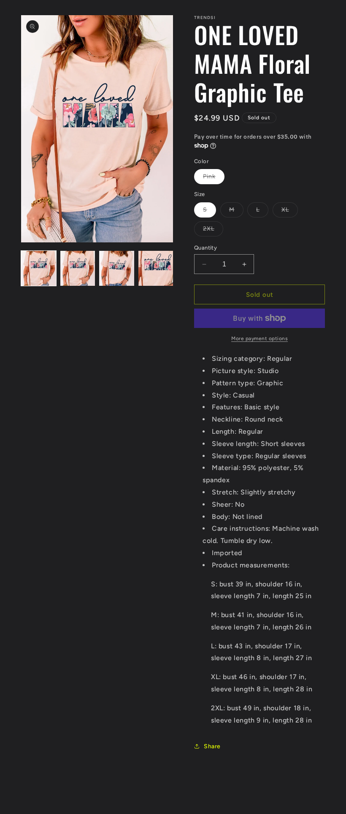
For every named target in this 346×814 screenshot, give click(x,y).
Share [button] (212, 746)
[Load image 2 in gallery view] (77, 268)
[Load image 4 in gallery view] (155, 268)
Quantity (205, 247)
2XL (213, 230)
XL (289, 212)
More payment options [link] (259, 338)
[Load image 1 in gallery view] (38, 268)
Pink (213, 178)
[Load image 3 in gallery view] (116, 268)
